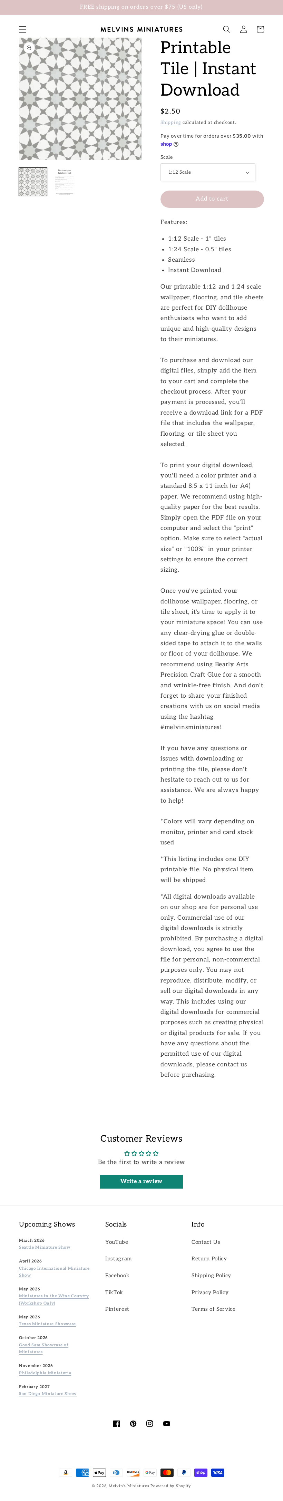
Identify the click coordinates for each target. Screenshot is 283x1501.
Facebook (117, 1275)
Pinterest (117, 1309)
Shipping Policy (211, 1275)
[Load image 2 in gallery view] (65, 182)
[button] (22, 29)
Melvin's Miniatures (129, 1486)
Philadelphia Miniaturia (45, 1373)
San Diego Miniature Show (48, 1393)
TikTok (114, 1292)
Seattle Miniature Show (44, 1247)
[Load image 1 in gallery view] (33, 182)
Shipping (170, 122)
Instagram (118, 1259)
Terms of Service (214, 1309)
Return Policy (209, 1259)
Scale (166, 157)
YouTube (116, 1242)
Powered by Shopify (170, 1486)
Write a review (141, 1181)
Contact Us (206, 1242)
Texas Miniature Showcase (47, 1323)
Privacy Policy (210, 1292)
